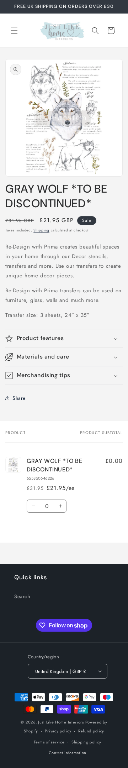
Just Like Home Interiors (61, 722)
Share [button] (19, 398)
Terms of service (49, 742)
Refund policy (91, 731)
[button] (14, 30)
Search (22, 596)
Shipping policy (86, 742)
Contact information (67, 753)
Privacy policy (58, 731)
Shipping (41, 230)
